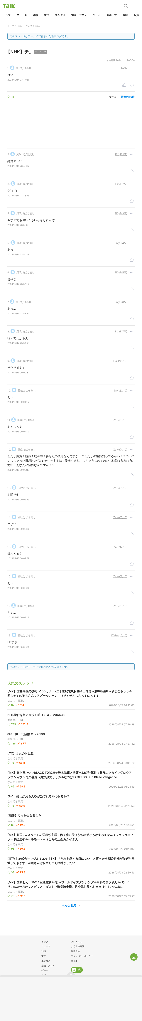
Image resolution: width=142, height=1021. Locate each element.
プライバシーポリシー (82, 956)
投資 (136, 14)
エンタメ (60, 14)
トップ (7, 14)
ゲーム (97, 14)
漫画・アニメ (79, 14)
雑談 (35, 14)
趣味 (125, 14)
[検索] (126, 6)
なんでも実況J (15, 700)
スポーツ (111, 14)
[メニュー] (136, 6)
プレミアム (76, 941)
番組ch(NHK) (15, 720)
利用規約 (75, 951)
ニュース (22, 14)
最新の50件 (128, 96)
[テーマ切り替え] (77, 970)
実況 (46, 14)
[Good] (124, 85)
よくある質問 (77, 946)
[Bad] (132, 85)
